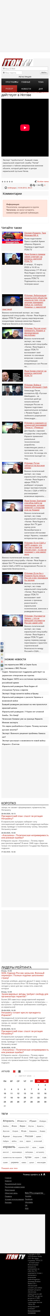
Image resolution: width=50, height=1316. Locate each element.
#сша (23, 1130)
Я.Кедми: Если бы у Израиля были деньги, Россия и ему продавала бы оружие (36, 576)
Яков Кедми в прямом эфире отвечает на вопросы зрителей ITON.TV (34, 257)
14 (31, 1093)
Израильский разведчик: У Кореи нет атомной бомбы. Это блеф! (23, 713)
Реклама (8, 1202)
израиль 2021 (23, 1147)
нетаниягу (40, 1152)
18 (11, 1097)
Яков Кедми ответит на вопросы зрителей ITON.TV (35, 373)
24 (5, 1101)
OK (26, 1205)
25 (11, 1101)
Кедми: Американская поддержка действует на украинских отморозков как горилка (23, 673)
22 (38, 1097)
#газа (14, 1125)
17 (5, 1097)
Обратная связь (11, 1193)
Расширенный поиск (13, 1184)
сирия (36, 1157)
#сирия (15, 1131)
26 (18, 1101)
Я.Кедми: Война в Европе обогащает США (35, 386)
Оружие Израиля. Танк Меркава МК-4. (35, 234)
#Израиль (8, 1120)
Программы (11, 81)
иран (34, 1147)
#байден (42, 1121)
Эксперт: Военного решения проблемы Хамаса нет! (23, 735)
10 (5, 1093)
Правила (8, 1196)
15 (38, 1093)
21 (31, 1097)
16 (45, 1093)
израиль (9, 1146)
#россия (6, 1131)
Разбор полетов (10, 89)
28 (31, 1101)
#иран (22, 1125)
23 (45, 1097)
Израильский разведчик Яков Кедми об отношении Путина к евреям (20, 688)
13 (25, 1093)
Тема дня (40, 82)
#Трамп (32, 1120)
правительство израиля (12, 1157)
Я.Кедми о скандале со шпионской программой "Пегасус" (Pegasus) (35, 425)
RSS (26, 1208)
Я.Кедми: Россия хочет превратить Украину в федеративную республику (35, 331)
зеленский (38, 1141)
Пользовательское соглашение (34, 1312)
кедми (41, 1147)
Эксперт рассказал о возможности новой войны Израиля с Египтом (23, 742)
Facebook (28, 1199)
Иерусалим (17, 1136)
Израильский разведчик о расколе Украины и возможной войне (22, 699)
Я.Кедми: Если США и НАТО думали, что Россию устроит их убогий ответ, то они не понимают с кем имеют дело (35, 548)
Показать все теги (9, 1168)
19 (18, 1097)
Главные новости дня (26, 82)
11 (11, 1093)
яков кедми (41, 1162)
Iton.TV (15, 1256)
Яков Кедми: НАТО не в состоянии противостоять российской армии (24, 680)
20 (25, 1097)
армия (38, 1136)
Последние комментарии (15, 1187)
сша (44, 1157)
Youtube (28, 1196)
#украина (33, 1131)
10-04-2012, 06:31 (25, 187)
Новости (8, 1181)
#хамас (42, 1131)
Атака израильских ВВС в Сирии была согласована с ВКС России (19, 666)
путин (28, 1157)
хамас (24, 1162)
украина (14, 1162)
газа (21, 1141)
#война (6, 1126)
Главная (8, 1177)
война (14, 1141)
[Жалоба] (31, 185)
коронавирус (17, 1152)
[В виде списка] (19, 1071)
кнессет (6, 1152)
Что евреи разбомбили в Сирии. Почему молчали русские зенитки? (24, 728)
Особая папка (43, 181)
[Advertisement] (25, 772)
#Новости (21, 1120)
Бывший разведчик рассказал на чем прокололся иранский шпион (24, 706)
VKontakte (29, 1202)
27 (25, 1101)
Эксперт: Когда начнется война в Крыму (20, 693)
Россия (29, 1136)
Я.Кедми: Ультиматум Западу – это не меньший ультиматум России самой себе (34, 619)
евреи (28, 1141)
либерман (29, 1152)
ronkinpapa (12, 187)
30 (45, 1101)
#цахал (6, 1136)
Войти (44, 72)
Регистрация (25, 76)
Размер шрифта (30, 1174)
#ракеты (40, 1126)
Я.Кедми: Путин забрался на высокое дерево (34, 465)
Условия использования (14, 1199)
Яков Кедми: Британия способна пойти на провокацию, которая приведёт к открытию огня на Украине (35, 505)
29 (38, 1101)
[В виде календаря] (14, 1071)
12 (18, 1093)
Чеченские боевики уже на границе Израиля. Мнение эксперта (22, 720)
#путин (31, 1126)
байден (6, 1141)
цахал (31, 1162)
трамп (5, 1162)
